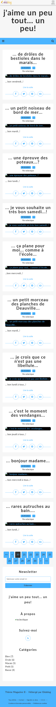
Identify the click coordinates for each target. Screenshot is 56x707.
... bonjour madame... (28, 461)
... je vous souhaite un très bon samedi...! (28, 210)
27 (16, 561)
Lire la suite (28, 87)
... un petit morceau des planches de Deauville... (28, 304)
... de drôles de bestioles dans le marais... (28, 58)
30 (35, 561)
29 (28, 561)
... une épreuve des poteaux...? (28, 160)
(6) (9, 660)
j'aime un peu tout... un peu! (28, 21)
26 (9, 561)
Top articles (12, 700)
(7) (9, 656)
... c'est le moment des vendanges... (28, 413)
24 (43, 555)
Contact (21, 700)
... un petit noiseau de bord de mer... (28, 110)
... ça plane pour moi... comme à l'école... (28, 250)
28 (22, 561)
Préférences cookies (40, 703)
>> (46, 561)
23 (37, 555)
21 (24, 555)
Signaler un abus (32, 700)
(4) (10, 670)
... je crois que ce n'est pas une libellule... (28, 361)
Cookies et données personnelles (19, 703)
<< (6, 555)
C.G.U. (43, 700)
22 (30, 555)
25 (49, 555)
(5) (10, 663)
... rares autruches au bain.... (28, 508)
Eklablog (46, 692)
